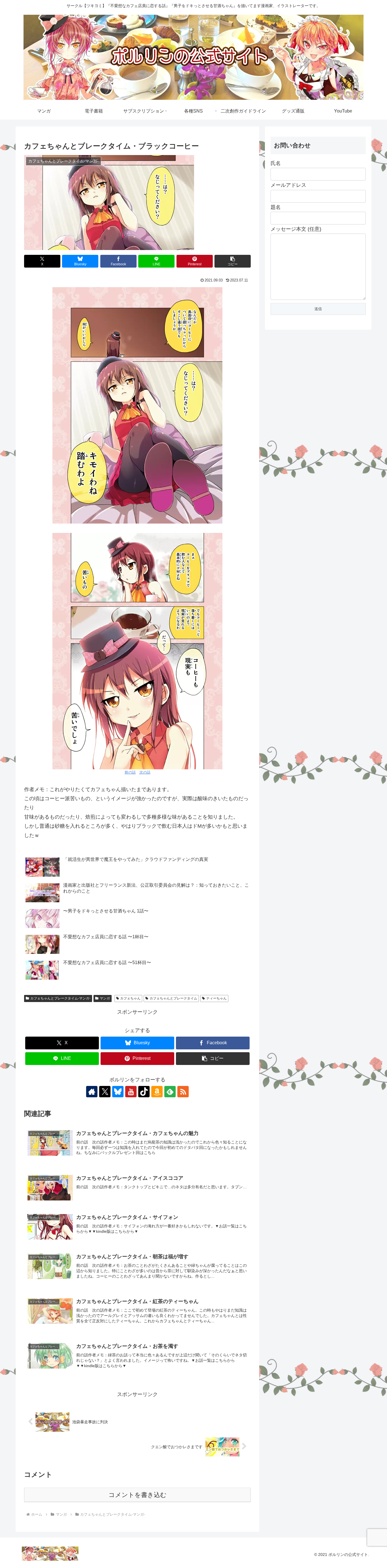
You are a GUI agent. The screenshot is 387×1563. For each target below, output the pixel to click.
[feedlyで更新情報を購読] (170, 1091)
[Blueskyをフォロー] (118, 1091)
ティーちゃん (216, 998)
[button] (232, 261)
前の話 (130, 772)
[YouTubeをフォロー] (131, 1091)
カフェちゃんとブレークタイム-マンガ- (60, 998)
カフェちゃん (130, 998)
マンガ (105, 998)
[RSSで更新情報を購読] (183, 1091)
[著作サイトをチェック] (91, 1091)
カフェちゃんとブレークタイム (173, 998)
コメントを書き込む (138, 1494)
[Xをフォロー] (104, 1091)
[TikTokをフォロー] (144, 1091)
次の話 (144, 772)
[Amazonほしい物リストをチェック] (157, 1091)
